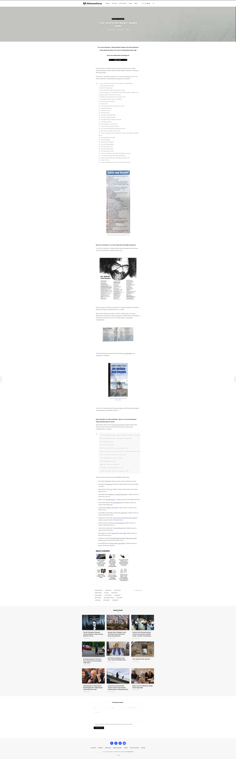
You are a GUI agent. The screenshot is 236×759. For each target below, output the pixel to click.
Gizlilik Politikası (134, 747)
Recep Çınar (119, 597)
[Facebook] (135, 590)
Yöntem (126, 747)
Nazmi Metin (117, 595)
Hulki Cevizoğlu (108, 595)
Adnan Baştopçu (99, 590)
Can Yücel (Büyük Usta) (119, 528)
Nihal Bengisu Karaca (109, 597)
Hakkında (100, 747)
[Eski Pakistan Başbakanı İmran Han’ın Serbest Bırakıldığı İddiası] (118, 649)
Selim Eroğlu (115, 600)
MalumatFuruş (129, 751)
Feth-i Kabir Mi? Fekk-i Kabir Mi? (141, 659)
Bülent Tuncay (117, 590)
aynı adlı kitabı (128, 353)
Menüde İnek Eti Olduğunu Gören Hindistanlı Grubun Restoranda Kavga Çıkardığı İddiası (117, 634)
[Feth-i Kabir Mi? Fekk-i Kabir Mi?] (142, 649)
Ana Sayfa (93, 747)
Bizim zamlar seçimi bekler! (117, 543)
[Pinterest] (141, 590)
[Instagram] (120, 743)
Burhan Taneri (98, 592)
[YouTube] (124, 743)
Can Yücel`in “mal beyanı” (120, 512)
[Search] (153, 3)
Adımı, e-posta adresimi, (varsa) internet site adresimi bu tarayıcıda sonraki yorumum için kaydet (114, 724)
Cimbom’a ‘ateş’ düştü (112, 507)
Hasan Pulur (114, 592)
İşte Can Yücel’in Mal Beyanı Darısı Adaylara (125, 518)
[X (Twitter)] (115, 743)
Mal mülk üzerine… (111, 499)
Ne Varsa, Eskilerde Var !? (117, 502)
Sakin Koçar (98, 600)
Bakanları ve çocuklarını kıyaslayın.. (118, 494)
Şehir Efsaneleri (117, 747)
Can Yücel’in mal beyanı (118, 425)
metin (127, 248)
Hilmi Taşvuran (98, 595)
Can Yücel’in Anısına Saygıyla (116, 523)
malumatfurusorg (111, 29)
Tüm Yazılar (108, 747)
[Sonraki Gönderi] (235, 379)
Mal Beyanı (108, 481)
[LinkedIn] (139, 590)
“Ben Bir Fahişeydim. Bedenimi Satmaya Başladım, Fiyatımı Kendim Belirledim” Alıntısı (93, 634)
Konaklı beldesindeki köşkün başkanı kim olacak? (123, 538)
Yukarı (118, 755)
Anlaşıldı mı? (109, 484)
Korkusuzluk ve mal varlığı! (119, 533)
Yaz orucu (109, 489)
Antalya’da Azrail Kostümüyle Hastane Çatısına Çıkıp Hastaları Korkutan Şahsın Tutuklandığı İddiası (118, 687)
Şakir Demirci (106, 600)
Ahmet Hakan (108, 590)
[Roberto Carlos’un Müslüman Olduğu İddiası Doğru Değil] (142, 675)
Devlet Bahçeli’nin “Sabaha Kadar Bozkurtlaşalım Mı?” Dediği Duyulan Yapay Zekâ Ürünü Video (93, 687)
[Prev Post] (1, 379)
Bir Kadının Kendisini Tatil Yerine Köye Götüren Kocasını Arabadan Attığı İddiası (92, 660)
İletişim (143, 747)
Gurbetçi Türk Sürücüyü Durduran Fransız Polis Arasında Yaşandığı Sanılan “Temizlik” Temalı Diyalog (141, 634)
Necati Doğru (98, 597)
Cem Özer (106, 592)
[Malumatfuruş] (92, 3)
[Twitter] (137, 590)
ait (121, 250)
